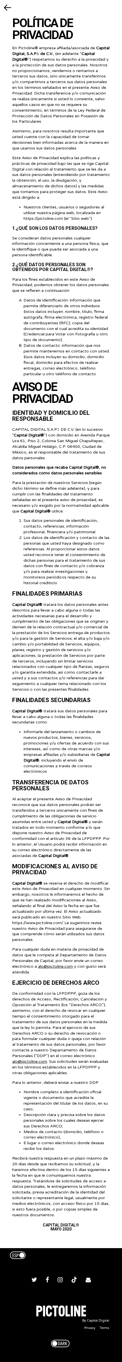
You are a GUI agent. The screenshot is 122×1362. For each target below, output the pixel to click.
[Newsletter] (88, 1280)
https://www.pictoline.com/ (37, 922)
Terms (104, 1328)
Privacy (89, 1328)
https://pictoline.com (43, 218)
